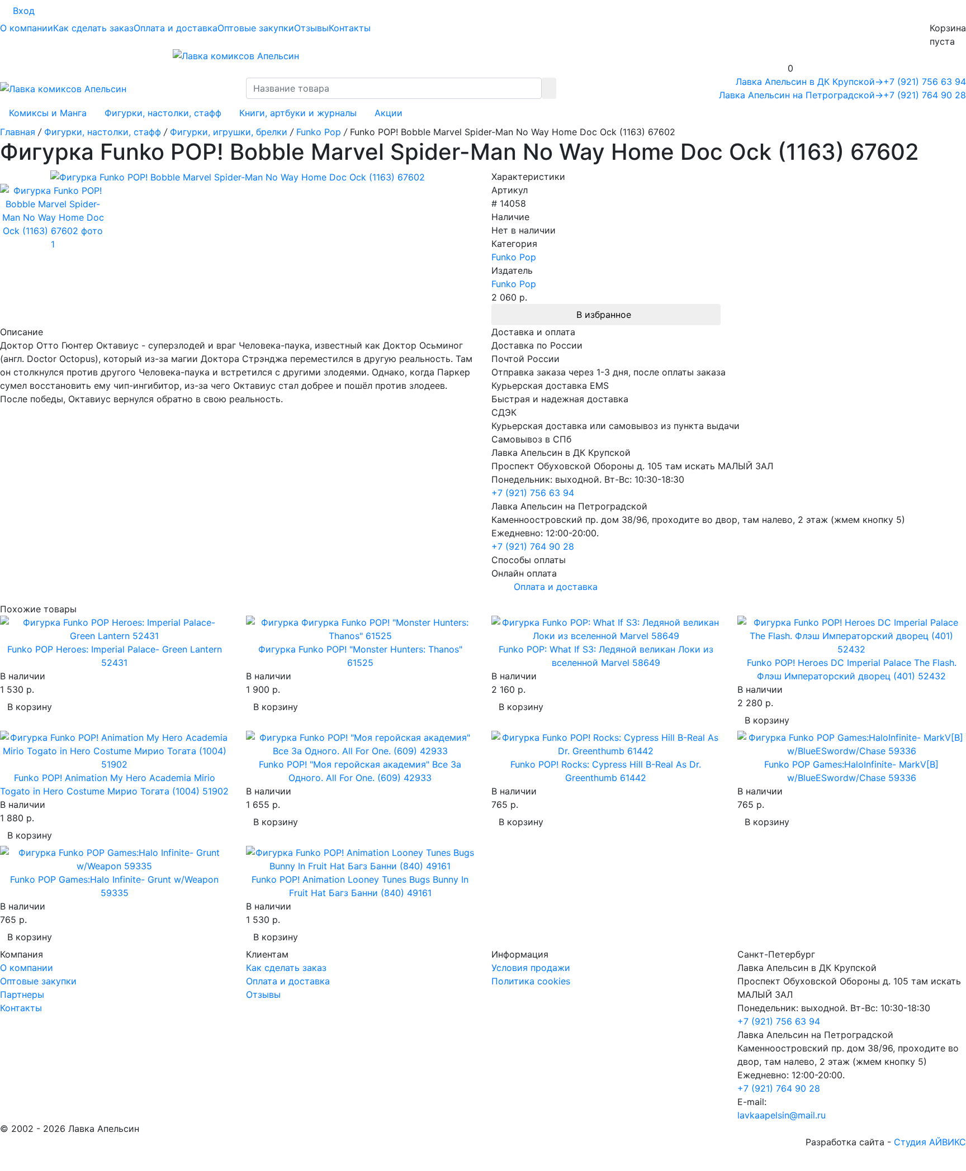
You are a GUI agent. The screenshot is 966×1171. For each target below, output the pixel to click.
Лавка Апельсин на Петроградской (801, 95)
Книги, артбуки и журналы (298, 112)
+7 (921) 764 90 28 (924, 95)
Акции (388, 112)
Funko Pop (513, 257)
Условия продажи (530, 967)
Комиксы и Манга (48, 112)
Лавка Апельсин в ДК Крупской (809, 81)
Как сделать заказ (93, 28)
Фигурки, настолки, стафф (163, 112)
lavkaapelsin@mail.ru (781, 1115)
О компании (26, 28)
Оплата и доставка (175, 28)
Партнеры (22, 994)
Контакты (350, 28)
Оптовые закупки (255, 28)
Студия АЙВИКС (930, 1142)
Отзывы (311, 28)
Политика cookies (530, 981)
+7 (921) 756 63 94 (924, 81)
